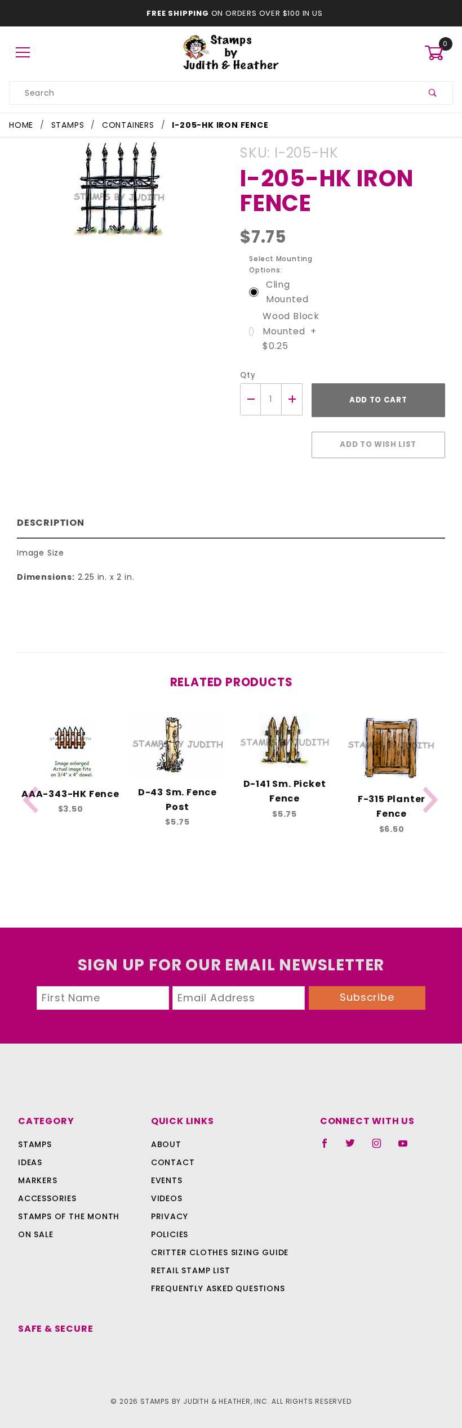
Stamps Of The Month (68, 1216)
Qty (247, 375)
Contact (173, 1162)
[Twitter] (355, 1148)
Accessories (47, 1198)
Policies (169, 1234)
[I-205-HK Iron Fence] (120, 194)
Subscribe (367, 997)
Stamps (35, 1144)
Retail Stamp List (190, 1270)
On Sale (36, 1234)
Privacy (169, 1216)
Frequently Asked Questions (218, 1288)
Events (167, 1180)
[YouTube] (407, 1148)
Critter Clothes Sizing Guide (219, 1252)
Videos (167, 1198)
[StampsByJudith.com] (231, 52)
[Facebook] (329, 1148)
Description (51, 522)
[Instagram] (381, 1148)
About (166, 1144)
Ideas (30, 1162)
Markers (37, 1180)
